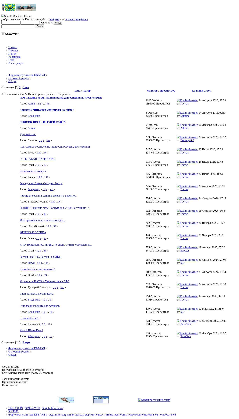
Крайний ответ (202, 90)
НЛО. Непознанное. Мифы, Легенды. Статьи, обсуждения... (56, 244)
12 (45, 165)
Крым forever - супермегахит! (37, 269)
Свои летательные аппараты (37, 293)
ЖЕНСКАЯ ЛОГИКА (33, 232)
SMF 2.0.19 (15, 408)
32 (45, 238)
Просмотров (167, 90)
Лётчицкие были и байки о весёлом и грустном (48, 195)
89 (45, 214)
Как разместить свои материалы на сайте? (47, 109)
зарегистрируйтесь (76, 19)
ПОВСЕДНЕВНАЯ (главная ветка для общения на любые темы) (61, 97)
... (44, 103)
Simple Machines (52, 408)
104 (46, 263)
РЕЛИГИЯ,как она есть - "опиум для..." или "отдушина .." (54, 207)
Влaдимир (34, 115)
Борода (184, 250)
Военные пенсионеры (33, 171)
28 (51, 312)
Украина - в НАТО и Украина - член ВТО (44, 281)
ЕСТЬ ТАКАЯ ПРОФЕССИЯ (37, 158)
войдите (54, 19)
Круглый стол (28, 134)
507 (182, 262)
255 (62, 287)
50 (45, 152)
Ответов (152, 90)
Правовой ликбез (30, 318)
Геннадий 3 (187, 140)
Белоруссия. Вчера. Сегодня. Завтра (41, 183)
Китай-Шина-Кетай (31, 330)
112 (46, 177)
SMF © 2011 (32, 408)
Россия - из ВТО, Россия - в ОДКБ (40, 256)
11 (51, 336)
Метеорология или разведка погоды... (42, 220)
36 (59, 201)
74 (45, 275)
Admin (32, 103)
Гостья (184, 103)
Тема (77, 90)
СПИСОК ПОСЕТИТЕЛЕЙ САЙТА (43, 122)
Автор (87, 90)
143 (47, 103)
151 (52, 189)
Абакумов (34, 336)
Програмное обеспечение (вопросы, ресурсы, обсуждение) (55, 146)
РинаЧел (185, 324)
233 (48, 140)
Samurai (184, 115)
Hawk (31, 262)
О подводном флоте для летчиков (40, 305)
